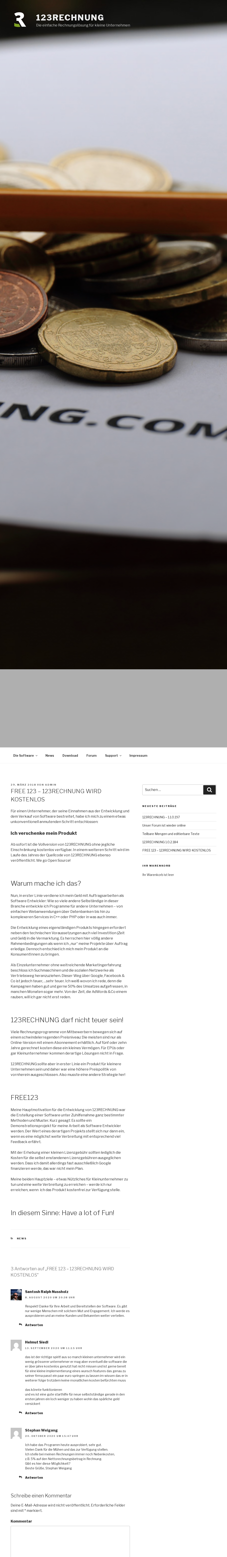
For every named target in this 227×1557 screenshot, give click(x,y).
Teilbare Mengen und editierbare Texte (171, 834)
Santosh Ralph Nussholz (46, 1292)
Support (111, 755)
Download (70, 755)
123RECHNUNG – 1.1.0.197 (161, 817)
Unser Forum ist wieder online (164, 825)
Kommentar (21, 1521)
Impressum (138, 755)
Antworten (34, 1325)
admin (51, 784)
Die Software (23, 755)
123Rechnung (70, 17)
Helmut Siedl (36, 1342)
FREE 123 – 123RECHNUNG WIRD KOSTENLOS (176, 850)
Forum (91, 755)
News (49, 755)
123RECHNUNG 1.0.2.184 (160, 842)
